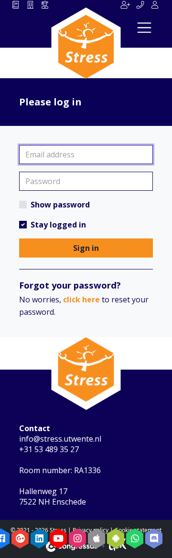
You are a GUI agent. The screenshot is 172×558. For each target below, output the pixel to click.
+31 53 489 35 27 (49, 449)
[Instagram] (77, 538)
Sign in (86, 248)
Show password (60, 204)
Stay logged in (58, 224)
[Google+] (20, 538)
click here (81, 299)
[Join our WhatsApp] (134, 538)
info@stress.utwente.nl (60, 439)
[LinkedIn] (39, 538)
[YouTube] (58, 538)
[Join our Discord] (153, 538)
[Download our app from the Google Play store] (115, 538)
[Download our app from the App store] (96, 538)
